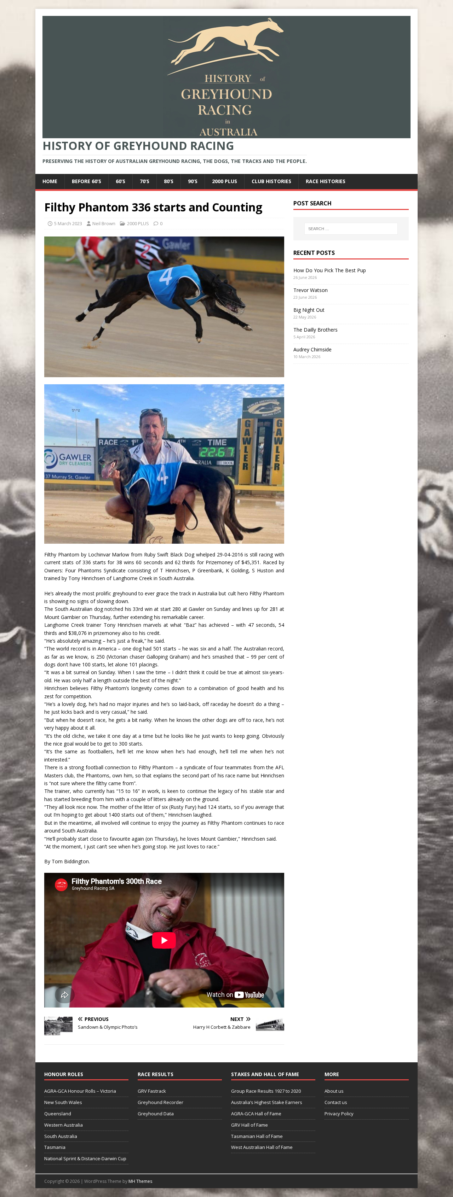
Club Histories (271, 181)
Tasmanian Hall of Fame (257, 1136)
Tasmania (54, 1147)
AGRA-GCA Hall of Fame (256, 1113)
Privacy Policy (339, 1113)
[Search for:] (351, 229)
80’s (168, 181)
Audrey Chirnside (312, 349)
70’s (144, 181)
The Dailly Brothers (315, 329)
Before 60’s (86, 181)
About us (334, 1091)
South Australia (60, 1136)
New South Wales (63, 1102)
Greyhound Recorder (160, 1102)
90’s (192, 181)
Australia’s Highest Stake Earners (266, 1102)
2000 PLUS (138, 223)
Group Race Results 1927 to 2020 (266, 1091)
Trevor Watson (310, 290)
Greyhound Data (156, 1113)
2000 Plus (224, 181)
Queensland (57, 1113)
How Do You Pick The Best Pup (329, 270)
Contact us (336, 1102)
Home (49, 181)
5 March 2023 (68, 223)
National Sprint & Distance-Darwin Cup (85, 1158)
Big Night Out (309, 309)
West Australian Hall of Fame (262, 1147)
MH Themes (140, 1181)
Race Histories (325, 181)
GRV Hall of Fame (249, 1125)
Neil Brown (103, 223)
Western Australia (63, 1125)
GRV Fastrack (152, 1091)
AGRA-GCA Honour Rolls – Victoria (80, 1091)
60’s (120, 181)
